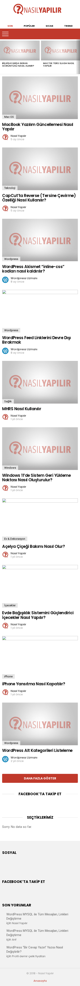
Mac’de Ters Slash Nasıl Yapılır (58, 64)
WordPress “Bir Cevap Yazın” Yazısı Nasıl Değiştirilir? (34, 949)
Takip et (66, 34)
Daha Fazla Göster (40, 778)
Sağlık (8, 401)
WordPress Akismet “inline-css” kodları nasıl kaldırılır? (33, 269)
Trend (68, 25)
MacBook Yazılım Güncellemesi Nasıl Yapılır (37, 127)
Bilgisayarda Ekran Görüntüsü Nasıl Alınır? (18, 64)
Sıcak (49, 25)
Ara (74, 34)
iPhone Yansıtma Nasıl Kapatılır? (33, 684)
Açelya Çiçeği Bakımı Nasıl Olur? (33, 546)
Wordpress (11, 259)
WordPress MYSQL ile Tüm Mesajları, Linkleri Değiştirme (37, 916)
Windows (10, 467)
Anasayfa (40, 981)
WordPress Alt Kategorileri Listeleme (37, 750)
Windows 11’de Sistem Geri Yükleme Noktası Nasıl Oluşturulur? (36, 478)
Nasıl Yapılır (20, 923)
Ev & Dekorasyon (14, 538)
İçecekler (10, 605)
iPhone (8, 676)
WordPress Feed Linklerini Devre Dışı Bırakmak (36, 340)
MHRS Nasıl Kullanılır (21, 409)
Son (10, 25)
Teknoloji (9, 188)
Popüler (29, 25)
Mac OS (9, 116)
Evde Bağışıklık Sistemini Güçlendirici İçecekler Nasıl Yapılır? (38, 615)
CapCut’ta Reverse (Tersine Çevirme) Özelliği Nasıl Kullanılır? (39, 198)
